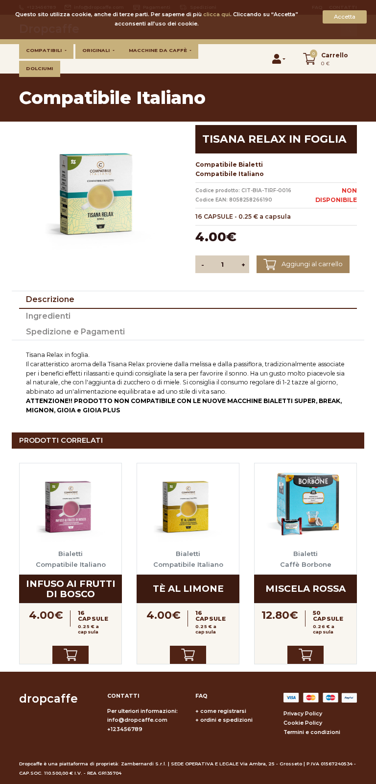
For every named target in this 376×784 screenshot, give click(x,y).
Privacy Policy (302, 713)
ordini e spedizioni (226, 720)
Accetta (344, 16)
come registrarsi (223, 711)
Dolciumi (39, 68)
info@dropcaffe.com (137, 720)
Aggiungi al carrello (311, 264)
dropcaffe (48, 699)
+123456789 (124, 729)
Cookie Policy (302, 723)
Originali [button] (96, 50)
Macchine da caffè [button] (158, 50)
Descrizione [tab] (50, 299)
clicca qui (216, 14)
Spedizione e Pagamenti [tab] (75, 331)
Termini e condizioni (311, 732)
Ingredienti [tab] (48, 316)
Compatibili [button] (44, 50)
